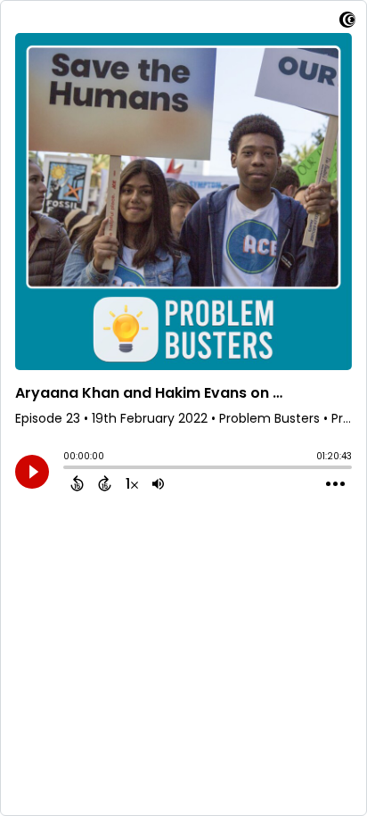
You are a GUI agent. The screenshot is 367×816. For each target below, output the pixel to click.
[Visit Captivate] (347, 23)
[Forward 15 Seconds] (104, 483)
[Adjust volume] (158, 483)
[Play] (32, 472)
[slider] (67, 469)
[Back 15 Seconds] (77, 483)
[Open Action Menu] (335, 484)
